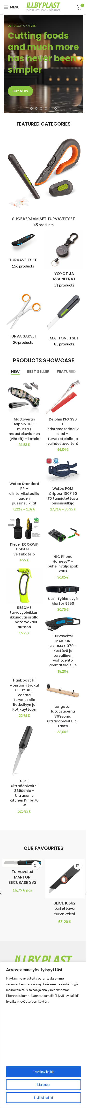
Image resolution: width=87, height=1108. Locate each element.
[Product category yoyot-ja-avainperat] (64, 260)
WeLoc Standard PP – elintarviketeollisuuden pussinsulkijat (24, 493)
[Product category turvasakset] (23, 320)
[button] (6, 59)
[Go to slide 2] (36, 108)
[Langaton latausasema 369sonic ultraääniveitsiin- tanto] (63, 690)
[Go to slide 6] (55, 108)
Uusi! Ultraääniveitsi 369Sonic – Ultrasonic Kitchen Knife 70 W (24, 793)
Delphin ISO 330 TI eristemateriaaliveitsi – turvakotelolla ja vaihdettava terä (63, 431)
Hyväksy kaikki (43, 1072)
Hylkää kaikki (43, 1097)
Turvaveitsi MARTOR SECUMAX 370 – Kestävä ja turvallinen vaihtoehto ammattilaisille (63, 651)
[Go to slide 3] (41, 108)
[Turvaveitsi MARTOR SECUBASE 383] (22, 863)
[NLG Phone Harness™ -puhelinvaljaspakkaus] (63, 534)
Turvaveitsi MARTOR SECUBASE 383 (22, 877)
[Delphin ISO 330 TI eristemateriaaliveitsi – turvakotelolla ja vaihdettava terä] (63, 397)
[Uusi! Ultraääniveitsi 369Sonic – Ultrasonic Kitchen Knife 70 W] (24, 750)
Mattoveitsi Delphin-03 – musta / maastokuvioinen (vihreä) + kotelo (24, 429)
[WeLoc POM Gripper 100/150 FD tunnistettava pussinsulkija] (63, 471)
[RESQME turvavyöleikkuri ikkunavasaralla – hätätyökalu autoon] (24, 585)
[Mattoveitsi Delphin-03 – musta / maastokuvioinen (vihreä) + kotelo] (24, 397)
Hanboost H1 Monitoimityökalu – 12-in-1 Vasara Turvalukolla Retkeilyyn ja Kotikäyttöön (24, 695)
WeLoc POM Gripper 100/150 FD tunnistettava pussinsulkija (63, 495)
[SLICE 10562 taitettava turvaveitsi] (65, 878)
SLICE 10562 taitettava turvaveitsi (65, 908)
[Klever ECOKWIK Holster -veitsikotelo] (24, 528)
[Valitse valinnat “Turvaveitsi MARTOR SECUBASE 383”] (35, 865)
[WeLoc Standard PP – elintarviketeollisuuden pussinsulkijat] (24, 466)
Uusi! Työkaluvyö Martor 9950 (63, 601)
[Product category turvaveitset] (23, 250)
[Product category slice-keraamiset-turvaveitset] (43, 182)
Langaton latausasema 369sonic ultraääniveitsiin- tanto (63, 716)
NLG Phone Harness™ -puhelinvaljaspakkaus (63, 563)
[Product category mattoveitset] (64, 321)
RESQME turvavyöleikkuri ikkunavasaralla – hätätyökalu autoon (24, 617)
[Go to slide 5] (51, 108)
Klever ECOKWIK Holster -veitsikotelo (24, 549)
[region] (43, 1035)
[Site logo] (43, 6)
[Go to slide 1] (31, 108)
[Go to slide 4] (46, 108)
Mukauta (43, 1085)
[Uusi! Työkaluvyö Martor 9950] (63, 589)
